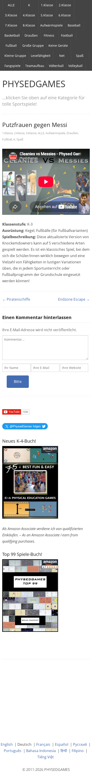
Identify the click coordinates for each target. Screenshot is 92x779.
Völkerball (56, 66)
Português (12, 750)
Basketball (12, 35)
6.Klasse (65, 15)
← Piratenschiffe (16, 299)
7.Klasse (11, 25)
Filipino (78, 750)
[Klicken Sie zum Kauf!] (30, 595)
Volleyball (75, 66)
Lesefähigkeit (40, 55)
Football (67, 35)
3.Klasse (11, 15)
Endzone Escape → (74, 299)
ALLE (11, 5)
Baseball (74, 25)
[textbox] (45, 347)
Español (61, 744)
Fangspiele (12, 66)
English (7, 744)
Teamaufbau (34, 66)
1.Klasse (47, 5)
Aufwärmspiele (51, 25)
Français (43, 744)
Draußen (31, 35)
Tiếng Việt (45, 757)
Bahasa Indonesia (41, 750)
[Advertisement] (46, 697)
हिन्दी (64, 750)
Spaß (80, 55)
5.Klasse (47, 15)
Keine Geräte (58, 45)
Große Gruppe (33, 45)
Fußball (11, 45)
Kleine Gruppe (15, 55)
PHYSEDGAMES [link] (33, 84)
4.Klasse (29, 15)
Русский (80, 744)
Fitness (49, 35)
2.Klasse (65, 5)
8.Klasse (29, 25)
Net (62, 55)
